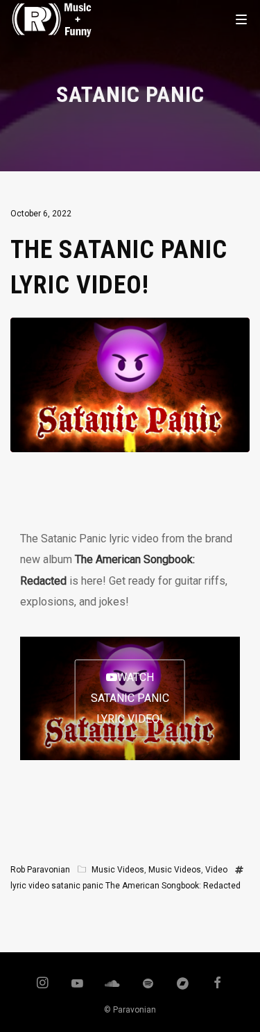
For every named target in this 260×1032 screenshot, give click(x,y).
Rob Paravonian (40, 870)
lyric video (29, 886)
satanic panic (77, 886)
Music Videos (118, 870)
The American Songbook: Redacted (173, 886)
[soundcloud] (113, 984)
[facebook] (217, 984)
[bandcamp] (182, 984)
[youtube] (77, 989)
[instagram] (43, 984)
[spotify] (147, 984)
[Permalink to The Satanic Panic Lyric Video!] (130, 441)
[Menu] (241, 19)
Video (216, 870)
